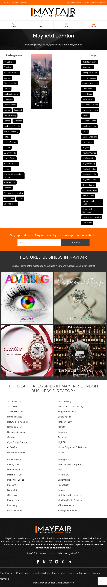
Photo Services (14, 510)
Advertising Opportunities (95, 2)
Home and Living (11, 131)
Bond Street (87, 67)
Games (7, 121)
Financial (18, 110)
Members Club (14, 475)
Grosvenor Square (90, 105)
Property (7, 188)
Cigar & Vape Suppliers (18, 442)
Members (4, 579)
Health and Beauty (12, 126)
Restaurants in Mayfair (13, 193)
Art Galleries (9, 62)
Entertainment (10, 105)
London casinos (89, 121)
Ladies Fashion (10, 142)
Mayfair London (89, 169)
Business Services (11, 73)
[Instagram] (50, 562)
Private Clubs (9, 182)
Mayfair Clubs (88, 158)
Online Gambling (89, 190)
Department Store (16, 452)
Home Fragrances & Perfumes (72, 447)
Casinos (7, 78)
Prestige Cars (64, 459)
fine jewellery (88, 99)
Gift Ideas (18, 121)
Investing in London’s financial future (41, 92)
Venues (61, 490)
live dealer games (90, 110)
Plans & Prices (23, 573)
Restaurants (64, 475)
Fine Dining (87, 94)
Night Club (12, 490)
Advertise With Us (41, 573)
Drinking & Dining (11, 94)
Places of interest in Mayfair (12, 175)
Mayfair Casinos (89, 153)
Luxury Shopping (89, 137)
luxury (85, 131)
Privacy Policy (59, 573)
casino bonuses (89, 78)
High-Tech (63, 442)
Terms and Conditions (78, 573)
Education (8, 99)
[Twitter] (44, 562)
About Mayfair (7, 573)
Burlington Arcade (90, 73)
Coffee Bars (13, 447)
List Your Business (74, 2)
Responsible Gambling (87, 210)
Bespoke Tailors (15, 427)
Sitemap (96, 573)
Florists (61, 427)
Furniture (62, 432)
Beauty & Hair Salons (17, 422)
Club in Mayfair (10, 83)
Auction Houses (15, 411)
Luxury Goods (10, 153)
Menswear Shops (15, 480)
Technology (9, 198)
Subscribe (75, 242)
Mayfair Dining (88, 164)
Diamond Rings (65, 401)
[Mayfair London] (53, 12)
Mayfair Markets (15, 469)
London (7, 148)
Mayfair (85, 148)
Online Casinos (88, 185)
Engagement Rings (67, 411)
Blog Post (8, 67)
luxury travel (87, 142)
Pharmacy (12, 505)
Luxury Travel (9, 158)
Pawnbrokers (13, 500)
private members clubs (89, 202)
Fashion (7, 110)
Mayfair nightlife (89, 174)
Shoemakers (64, 480)
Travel (20, 198)
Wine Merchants (66, 505)
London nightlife (89, 126)
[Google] (56, 562)
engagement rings (90, 83)
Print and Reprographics (69, 464)
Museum (11, 485)
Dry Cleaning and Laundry (70, 406)
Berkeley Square (89, 62)
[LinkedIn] (69, 562)
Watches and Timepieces (70, 495)
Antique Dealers (15, 401)
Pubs (60, 469)
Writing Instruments (67, 510)
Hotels (6, 137)
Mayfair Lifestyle (11, 164)
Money (7, 169)
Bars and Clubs (14, 417)
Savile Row (87, 223)
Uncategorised (10, 204)
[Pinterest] (63, 562)
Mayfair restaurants (90, 180)
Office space (13, 495)
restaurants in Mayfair (91, 217)
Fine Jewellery (10, 115)
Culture (7, 89)
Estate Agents (64, 417)
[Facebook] (38, 562)
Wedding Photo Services (70, 500)
